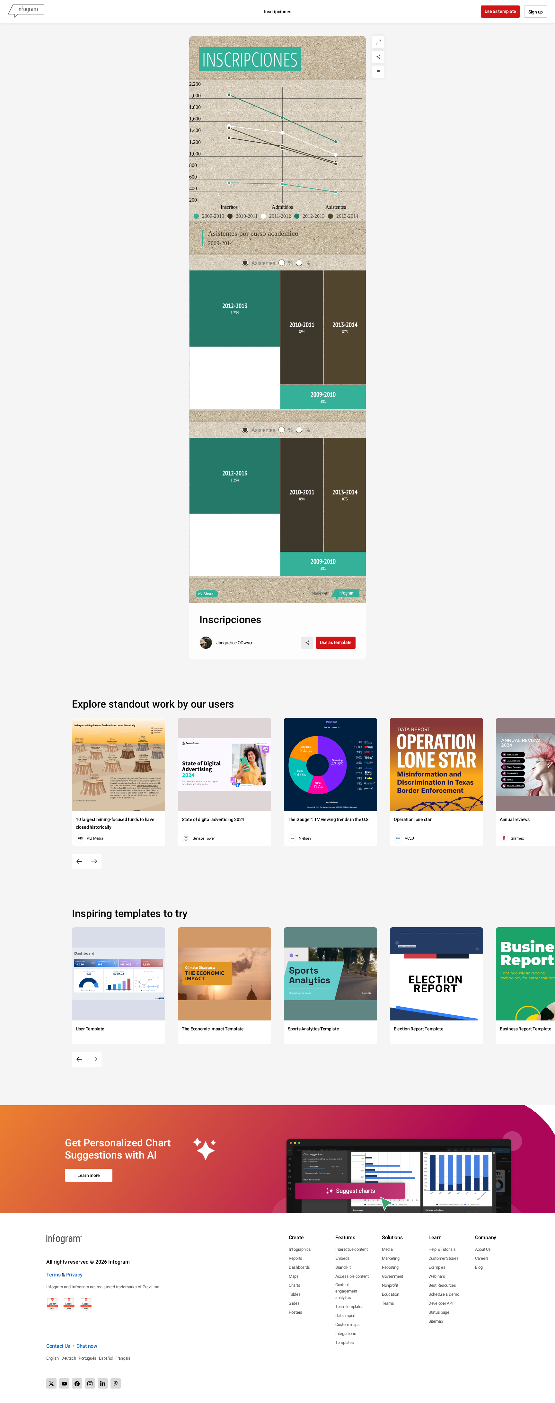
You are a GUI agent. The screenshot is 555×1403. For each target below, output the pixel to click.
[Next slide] (94, 861)
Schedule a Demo (443, 1294)
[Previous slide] (79, 861)
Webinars (436, 1276)
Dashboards (299, 1267)
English (52, 1358)
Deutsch (68, 1358)
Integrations (345, 1333)
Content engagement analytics (346, 1291)
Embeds (342, 1258)
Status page (438, 1312)
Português (87, 1358)
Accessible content (352, 1276)
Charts (294, 1285)
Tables (294, 1294)
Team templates (349, 1306)
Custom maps (347, 1324)
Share (208, 594)
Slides (294, 1303)
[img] (234, 308)
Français (122, 1358)
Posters (295, 1312)
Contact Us (58, 1346)
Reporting (390, 1267)
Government (392, 1276)
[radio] (260, 263)
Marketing (390, 1258)
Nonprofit (390, 1285)
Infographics (300, 1249)
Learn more (88, 1175)
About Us (483, 1249)
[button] (210, 216)
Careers (482, 1258)
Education (390, 1294)
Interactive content (351, 1249)
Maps (294, 1276)
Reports (295, 1258)
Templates (344, 1342)
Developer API (440, 1303)
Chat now (86, 1346)
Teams (388, 1303)
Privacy (74, 1275)
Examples (436, 1267)
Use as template (500, 11)
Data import (345, 1315)
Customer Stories (443, 1258)
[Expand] (378, 42)
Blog (479, 1267)
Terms (53, 1275)
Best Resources (442, 1285)
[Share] (378, 57)
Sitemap (435, 1321)
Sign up (535, 11)
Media (387, 1249)
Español (106, 1358)
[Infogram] (26, 11)
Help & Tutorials (441, 1249)
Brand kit (342, 1267)
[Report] (378, 72)
